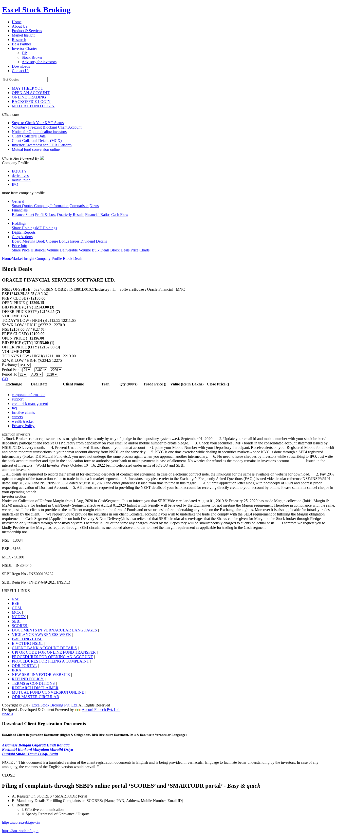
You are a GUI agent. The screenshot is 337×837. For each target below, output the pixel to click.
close (7, 714)
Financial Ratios (97, 214)
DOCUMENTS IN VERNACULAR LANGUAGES (54, 630)
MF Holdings (46, 228)
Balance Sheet (23, 214)
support (17, 399)
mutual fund (21, 180)
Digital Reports (24, 232)
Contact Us (20, 71)
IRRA (16, 670)
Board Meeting (23, 241)
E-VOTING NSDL (27, 643)
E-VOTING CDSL (27, 639)
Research (19, 40)
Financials (20, 210)
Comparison (79, 206)
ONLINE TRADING (29, 97)
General (18, 201)
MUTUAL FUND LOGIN (33, 106)
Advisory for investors (39, 62)
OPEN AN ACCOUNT (31, 93)
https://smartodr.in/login (20, 831)
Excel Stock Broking (36, 9)
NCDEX (19, 617)
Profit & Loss (45, 214)
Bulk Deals (100, 250)
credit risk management (30, 403)
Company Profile (49, 258)
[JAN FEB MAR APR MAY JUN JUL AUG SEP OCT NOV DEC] (41, 369)
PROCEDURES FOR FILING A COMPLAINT (50, 661)
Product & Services (27, 31)
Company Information (51, 206)
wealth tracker (23, 421)
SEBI (16, 621)
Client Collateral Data (29, 136)
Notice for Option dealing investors (39, 132)
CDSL (17, 608)
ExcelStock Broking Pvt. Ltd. (55, 705)
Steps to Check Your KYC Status (38, 123)
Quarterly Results (70, 214)
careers (17, 417)
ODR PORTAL (24, 666)
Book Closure (46, 241)
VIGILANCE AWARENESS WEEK (41, 634)
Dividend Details (93, 241)
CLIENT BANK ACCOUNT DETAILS (44, 648)
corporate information (28, 395)
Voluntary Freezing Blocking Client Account (46, 127)
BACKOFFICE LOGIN (31, 101)
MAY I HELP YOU (27, 88)
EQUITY (19, 171)
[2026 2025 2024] (56, 369)
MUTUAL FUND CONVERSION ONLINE (48, 692)
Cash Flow (119, 214)
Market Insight (23, 35)
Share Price (21, 250)
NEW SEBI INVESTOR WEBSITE (41, 674)
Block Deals (120, 250)
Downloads (21, 66)
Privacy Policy (23, 426)
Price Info (19, 246)
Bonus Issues (69, 241)
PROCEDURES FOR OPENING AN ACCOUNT (52, 657)
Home (16, 22)
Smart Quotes (22, 206)
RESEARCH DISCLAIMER (35, 688)
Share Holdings (24, 228)
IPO (15, 184)
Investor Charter (24, 48)
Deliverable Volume (75, 250)
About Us (19, 26)
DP (24, 53)
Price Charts (140, 250)
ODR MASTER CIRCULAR (35, 697)
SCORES (20, 626)
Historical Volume (45, 250)
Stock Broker (32, 57)
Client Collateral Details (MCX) (37, 140)
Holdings (19, 223)
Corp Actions (22, 237)
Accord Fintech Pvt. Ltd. (101, 709)
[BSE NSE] (25, 365)
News (94, 206)
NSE (15, 599)
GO (5, 379)
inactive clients (23, 412)
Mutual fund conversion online (36, 149)
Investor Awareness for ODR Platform (42, 145)
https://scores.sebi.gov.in (21, 822)
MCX (16, 612)
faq (14, 408)
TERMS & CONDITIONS (33, 683)
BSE (15, 603)
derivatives (20, 175)
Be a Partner (21, 44)
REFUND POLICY (28, 679)
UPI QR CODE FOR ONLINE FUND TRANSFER (54, 652)
